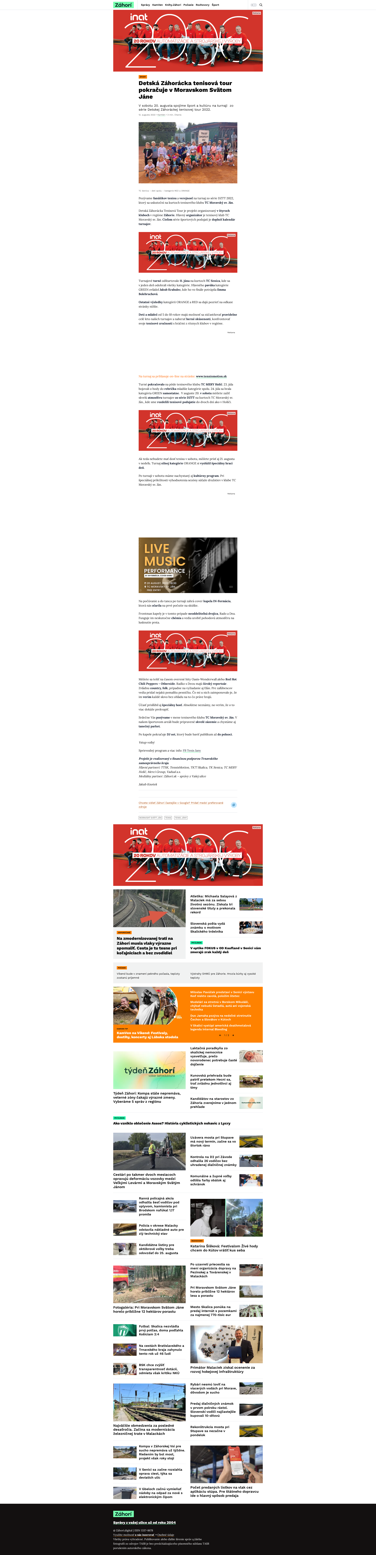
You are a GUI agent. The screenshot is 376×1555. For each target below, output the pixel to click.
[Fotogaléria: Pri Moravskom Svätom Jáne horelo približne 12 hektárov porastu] (149, 1284)
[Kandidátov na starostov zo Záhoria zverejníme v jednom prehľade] (251, 1103)
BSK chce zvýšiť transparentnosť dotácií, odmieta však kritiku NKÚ (159, 1369)
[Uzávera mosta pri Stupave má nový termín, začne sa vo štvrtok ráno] (251, 1141)
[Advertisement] (188, 349)
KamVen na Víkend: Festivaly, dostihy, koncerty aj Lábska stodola (147, 1035)
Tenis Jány (181, 818)
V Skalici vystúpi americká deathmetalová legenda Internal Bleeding (220, 1027)
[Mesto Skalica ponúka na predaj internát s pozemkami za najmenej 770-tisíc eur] (251, 1311)
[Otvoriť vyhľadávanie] (261, 5)
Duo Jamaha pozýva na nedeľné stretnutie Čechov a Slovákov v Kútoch (220, 1017)
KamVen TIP (122, 1029)
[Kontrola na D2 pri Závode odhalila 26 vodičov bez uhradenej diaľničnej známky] (251, 1161)
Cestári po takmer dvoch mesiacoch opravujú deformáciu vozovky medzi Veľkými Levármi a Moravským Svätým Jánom (146, 1181)
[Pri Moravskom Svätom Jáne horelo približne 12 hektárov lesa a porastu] (251, 1292)
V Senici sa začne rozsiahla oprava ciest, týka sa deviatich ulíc (160, 1473)
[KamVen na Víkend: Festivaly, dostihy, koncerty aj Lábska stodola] (149, 1006)
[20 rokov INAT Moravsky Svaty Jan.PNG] (188, 41)
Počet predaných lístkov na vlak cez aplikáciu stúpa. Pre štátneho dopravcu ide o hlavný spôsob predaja (224, 1491)
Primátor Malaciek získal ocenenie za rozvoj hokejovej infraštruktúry (222, 1369)
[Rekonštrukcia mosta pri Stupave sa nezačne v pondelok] (251, 1431)
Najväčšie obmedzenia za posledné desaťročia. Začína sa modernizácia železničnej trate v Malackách (144, 1429)
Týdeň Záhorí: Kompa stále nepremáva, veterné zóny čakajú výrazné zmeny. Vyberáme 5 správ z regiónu (147, 1097)
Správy (145, 4)
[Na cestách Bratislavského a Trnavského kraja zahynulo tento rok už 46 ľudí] (125, 1350)
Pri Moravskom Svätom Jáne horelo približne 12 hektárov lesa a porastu (213, 1291)
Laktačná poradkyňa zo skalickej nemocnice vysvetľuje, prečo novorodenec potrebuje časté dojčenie (213, 1056)
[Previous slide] (220, 1035)
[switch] (253, 5)
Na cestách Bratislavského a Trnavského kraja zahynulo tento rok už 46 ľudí (161, 1350)
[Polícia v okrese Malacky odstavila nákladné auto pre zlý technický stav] (125, 1230)
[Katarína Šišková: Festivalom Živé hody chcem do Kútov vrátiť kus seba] (226, 1218)
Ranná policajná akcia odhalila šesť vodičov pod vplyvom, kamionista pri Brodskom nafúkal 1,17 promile (159, 1206)
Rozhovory (202, 4)
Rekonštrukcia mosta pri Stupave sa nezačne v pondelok (209, 1431)
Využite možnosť (134, 1534)
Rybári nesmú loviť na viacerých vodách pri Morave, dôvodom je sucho (213, 1388)
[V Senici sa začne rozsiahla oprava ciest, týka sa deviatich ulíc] (125, 1473)
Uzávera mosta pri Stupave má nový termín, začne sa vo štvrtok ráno (213, 1141)
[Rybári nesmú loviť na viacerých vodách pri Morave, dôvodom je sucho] (251, 1388)
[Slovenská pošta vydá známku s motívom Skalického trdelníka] (251, 927)
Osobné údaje (165, 1534)
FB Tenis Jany (192, 750)
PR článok (197, 943)
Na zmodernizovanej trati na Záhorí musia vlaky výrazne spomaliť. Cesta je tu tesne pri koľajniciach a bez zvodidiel (147, 945)
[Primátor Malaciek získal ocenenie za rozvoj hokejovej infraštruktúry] (226, 1344)
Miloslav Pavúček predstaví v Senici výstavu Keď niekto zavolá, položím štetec (222, 994)
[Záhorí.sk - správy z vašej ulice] (123, 5)
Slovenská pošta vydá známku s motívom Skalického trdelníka (207, 927)
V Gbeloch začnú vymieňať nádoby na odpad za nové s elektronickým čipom (161, 1493)
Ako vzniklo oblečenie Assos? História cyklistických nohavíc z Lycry (171, 1123)
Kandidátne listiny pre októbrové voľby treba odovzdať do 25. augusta (158, 1249)
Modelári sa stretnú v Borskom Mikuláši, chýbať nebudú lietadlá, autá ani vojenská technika (220, 1005)
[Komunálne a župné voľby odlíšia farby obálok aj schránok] (251, 1180)
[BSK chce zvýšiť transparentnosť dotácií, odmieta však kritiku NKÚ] (125, 1369)
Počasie (188, 4)
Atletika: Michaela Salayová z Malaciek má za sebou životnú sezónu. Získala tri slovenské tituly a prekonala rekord (213, 904)
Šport (215, 4)
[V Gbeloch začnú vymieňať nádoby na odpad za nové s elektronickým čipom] (125, 1493)
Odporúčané (124, 933)
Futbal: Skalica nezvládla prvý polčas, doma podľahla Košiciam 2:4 (161, 1330)
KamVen (157, 4)
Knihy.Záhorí (173, 4)
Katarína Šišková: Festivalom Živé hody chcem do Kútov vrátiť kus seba (224, 1248)
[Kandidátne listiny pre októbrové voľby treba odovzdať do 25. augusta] (125, 1249)
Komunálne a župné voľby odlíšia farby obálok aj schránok (211, 1180)
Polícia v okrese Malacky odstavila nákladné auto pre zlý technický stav (161, 1229)
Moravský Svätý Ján (150, 818)
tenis (168, 818)
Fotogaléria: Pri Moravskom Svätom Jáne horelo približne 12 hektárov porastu (148, 1309)
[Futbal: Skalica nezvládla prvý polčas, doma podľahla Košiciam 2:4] (125, 1330)
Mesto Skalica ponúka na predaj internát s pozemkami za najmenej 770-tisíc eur (213, 1311)
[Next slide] (233, 1035)
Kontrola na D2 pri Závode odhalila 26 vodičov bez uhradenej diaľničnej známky (213, 1161)
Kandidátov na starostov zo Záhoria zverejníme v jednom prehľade (213, 1103)
